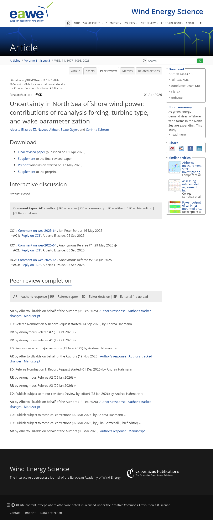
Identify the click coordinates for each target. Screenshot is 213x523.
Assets (90, 71)
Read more (178, 135)
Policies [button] (129, 23)
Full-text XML (179, 80)
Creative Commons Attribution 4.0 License (141, 505)
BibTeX (175, 92)
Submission (113, 23)
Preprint (24, 165)
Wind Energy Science (167, 11)
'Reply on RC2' (31, 265)
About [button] (190, 23)
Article (75, 71)
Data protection (51, 513)
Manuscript (32, 316)
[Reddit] (181, 148)
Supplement (26, 158)
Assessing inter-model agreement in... (190, 185)
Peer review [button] (148, 23)
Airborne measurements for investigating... (192, 167)
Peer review (108, 71)
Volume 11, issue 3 (37, 60)
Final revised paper (31, 152)
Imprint (30, 513)
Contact (15, 513)
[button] (144, 60)
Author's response (112, 311)
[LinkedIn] (199, 148)
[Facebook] (190, 148)
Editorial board (172, 23)
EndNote (177, 98)
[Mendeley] (172, 148)
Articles (15, 60)
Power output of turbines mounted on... (192, 205)
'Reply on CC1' (31, 235)
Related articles (149, 71)
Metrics (127, 71)
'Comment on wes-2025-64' (37, 230)
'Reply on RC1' (31, 250)
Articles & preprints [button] (87, 23)
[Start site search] (200, 61)
